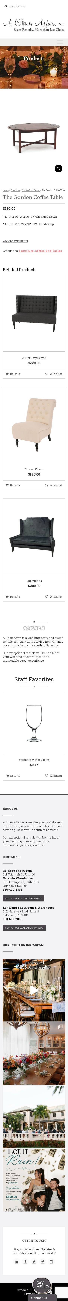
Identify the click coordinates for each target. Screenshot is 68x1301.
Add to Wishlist (15, 241)
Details (15, 374)
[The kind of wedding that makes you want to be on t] (34, 1117)
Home (5, 190)
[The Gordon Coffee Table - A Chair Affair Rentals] (34, 171)
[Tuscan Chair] (29, 425)
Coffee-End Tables (31, 190)
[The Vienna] (29, 536)
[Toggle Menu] (60, 42)
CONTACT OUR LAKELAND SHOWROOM (24, 927)
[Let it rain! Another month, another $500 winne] (34, 1180)
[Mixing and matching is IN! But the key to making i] (34, 990)
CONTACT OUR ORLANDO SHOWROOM (23, 898)
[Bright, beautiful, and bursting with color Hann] (34, 1053)
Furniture (15, 190)
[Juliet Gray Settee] (29, 314)
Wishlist (56, 374)
